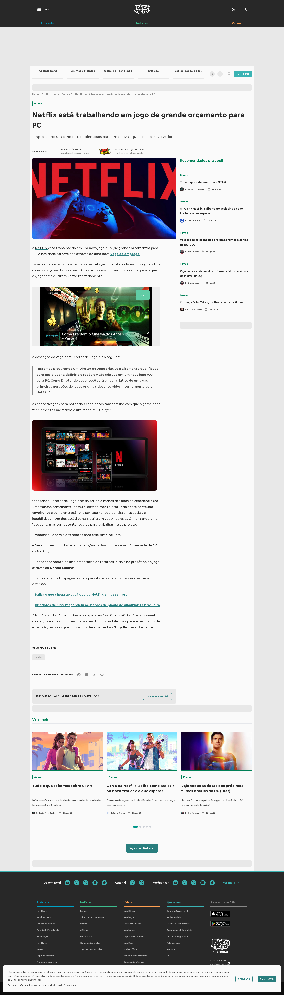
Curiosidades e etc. (90, 943)
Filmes (184, 232)
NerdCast (42, 911)
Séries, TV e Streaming (92, 917)
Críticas (84, 930)
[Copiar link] (102, 675)
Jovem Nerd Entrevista (135, 956)
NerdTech (42, 943)
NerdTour (128, 943)
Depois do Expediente (48, 930)
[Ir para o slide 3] (144, 827)
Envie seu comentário (157, 696)
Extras (40, 949)
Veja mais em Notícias (91, 949)
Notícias (51, 94)
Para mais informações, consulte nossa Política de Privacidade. (42, 985)
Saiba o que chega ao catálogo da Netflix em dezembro (81, 594)
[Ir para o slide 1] (135, 827)
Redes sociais (174, 917)
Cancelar (244, 979)
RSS (169, 956)
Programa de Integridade (179, 930)
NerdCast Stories (132, 924)
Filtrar (245, 74)
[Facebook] (87, 675)
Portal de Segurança (177, 937)
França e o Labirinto (47, 962)
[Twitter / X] (94, 675)
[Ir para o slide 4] (147, 827)
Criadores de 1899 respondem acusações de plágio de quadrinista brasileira (97, 605)
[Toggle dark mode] (233, 9)
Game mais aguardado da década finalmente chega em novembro (141, 803)
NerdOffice (129, 911)
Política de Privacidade (178, 924)
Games (65, 94)
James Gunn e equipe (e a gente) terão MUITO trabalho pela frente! (212, 803)
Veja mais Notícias (142, 848)
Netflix (38, 657)
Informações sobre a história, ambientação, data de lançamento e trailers (66, 803)
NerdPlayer (129, 917)
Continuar (267, 979)
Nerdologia (42, 937)
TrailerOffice (130, 949)
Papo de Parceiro (45, 956)
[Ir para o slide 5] (150, 827)
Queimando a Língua (134, 962)
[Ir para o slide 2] (140, 827)
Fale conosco (173, 943)
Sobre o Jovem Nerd (177, 911)
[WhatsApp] (79, 675)
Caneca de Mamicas (47, 924)
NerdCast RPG (44, 917)
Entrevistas (86, 937)
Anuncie (171, 949)
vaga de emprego (125, 254)
